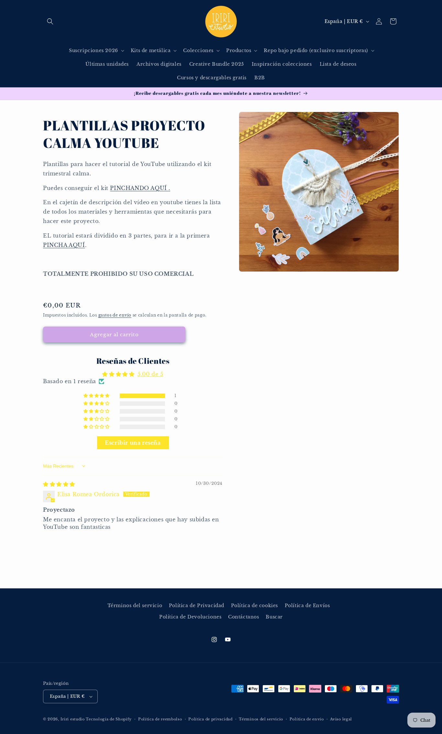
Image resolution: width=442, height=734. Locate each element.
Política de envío (307, 719)
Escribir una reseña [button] (132, 442)
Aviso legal (341, 719)
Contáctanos (243, 617)
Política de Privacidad (196, 605)
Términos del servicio (134, 605)
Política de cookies (254, 605)
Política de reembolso (160, 719)
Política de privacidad (210, 719)
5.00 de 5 (150, 374)
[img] (59, 484)
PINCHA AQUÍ (64, 245)
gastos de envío (115, 315)
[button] (50, 21)
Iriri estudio (73, 719)
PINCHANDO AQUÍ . (140, 188)
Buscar (274, 617)
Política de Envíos (307, 605)
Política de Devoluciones (190, 617)
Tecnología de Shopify (109, 719)
